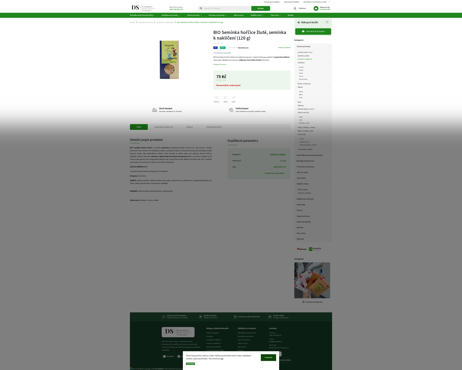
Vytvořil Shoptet (138, 369)
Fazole (301, 67)
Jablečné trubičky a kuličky (308, 145)
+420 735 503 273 (275, 335)
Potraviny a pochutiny (305, 166)
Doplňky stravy (302, 183)
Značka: (284, 47)
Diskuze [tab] (189, 127)
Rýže (299, 102)
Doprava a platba (212, 333)
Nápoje (300, 87)
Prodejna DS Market (272, 2)
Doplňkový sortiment (305, 199)
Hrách (301, 73)
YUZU (301, 98)
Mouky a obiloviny (304, 84)
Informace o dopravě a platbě (314, 2)
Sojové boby (303, 79)
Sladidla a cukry (304, 123)
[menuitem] (144, 15)
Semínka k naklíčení (305, 59)
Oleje (300, 117)
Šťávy (301, 95)
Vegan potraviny (303, 216)
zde (221, 358)
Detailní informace (219, 64)
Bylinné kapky (303, 189)
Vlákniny (301, 105)
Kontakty (209, 336)
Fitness (300, 210)
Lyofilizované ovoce (305, 52)
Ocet (300, 120)
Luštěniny (301, 63)
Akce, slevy (301, 233)
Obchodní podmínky (291, 2)
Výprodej (300, 239)
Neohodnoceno (243, 48)
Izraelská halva (304, 142)
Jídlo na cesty (302, 172)
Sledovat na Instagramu (314, 302)
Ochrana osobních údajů (215, 350)
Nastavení (190, 364)
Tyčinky (301, 139)
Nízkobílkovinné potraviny (247, 333)
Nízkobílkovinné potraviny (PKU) (310, 155)
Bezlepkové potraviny (305, 161)
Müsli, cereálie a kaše (305, 131)
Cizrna (301, 76)
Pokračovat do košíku (315, 31)
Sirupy (301, 92)
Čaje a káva (301, 178)
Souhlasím (268, 357)
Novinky (300, 227)
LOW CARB (301, 204)
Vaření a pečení (303, 112)
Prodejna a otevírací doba (280, 360)
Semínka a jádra (303, 56)
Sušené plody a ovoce (306, 109)
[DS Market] (178, 332)
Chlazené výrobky (304, 222)
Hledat (261, 8)
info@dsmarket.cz (275, 341)
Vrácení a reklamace (213, 343)
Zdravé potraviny (303, 46)
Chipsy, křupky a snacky (306, 127)
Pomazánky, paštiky (305, 149)
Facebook (169, 356)
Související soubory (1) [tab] (163, 127)
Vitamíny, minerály (304, 193)
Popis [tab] (139, 127)
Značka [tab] (214, 127)
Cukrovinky (302, 134)
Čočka (301, 70)
